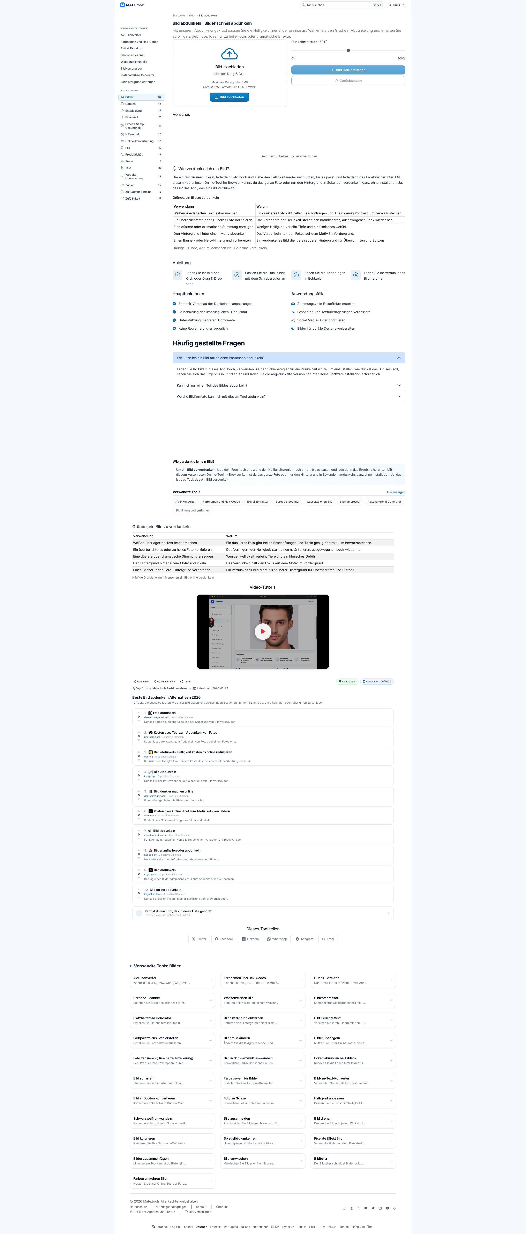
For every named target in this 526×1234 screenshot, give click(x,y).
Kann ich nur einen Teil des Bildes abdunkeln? (212, 385)
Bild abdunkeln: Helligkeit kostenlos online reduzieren (193, 752)
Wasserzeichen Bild (134, 61)
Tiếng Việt (358, 1226)
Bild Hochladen (232, 97)
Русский (288, 1226)
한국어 (332, 1226)
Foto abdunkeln (164, 713)
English (175, 1226)
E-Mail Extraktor (131, 48)
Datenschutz (138, 1206)
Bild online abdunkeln (165, 890)
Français (215, 1226)
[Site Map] (344, 1208)
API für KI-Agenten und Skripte (154, 1211)
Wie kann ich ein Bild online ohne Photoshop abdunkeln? (220, 358)
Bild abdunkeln (164, 831)
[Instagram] (351, 1208)
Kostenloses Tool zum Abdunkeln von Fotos (185, 732)
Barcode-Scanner (132, 55)
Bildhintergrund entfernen (138, 82)
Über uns (222, 1206)
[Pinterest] (387, 1208)
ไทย (370, 1226)
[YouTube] (366, 1208)
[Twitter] (373, 1208)
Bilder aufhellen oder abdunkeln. (177, 850)
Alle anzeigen (396, 492)
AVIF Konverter (131, 35)
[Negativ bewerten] (139, 720)
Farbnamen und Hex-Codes (139, 41)
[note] (380, 1208)
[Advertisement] (289, 431)
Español (187, 1226)
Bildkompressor (131, 68)
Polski (313, 1226)
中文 (322, 1226)
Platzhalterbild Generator (137, 75)
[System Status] (358, 1208)
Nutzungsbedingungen (171, 1206)
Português (231, 1226)
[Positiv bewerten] (139, 712)
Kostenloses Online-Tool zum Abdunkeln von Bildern (192, 811)
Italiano (245, 1226)
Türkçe (344, 1226)
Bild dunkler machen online (173, 791)
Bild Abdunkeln (165, 772)
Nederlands (260, 1226)
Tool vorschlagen (199, 1211)
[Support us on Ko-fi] (394, 1208)
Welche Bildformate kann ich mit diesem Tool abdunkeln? (221, 396)
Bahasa (302, 1226)
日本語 (275, 1226)
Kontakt (201, 1206)
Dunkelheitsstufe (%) (309, 42)
